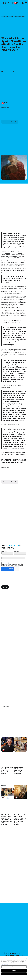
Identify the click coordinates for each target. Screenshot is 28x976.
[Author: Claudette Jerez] (3, 797)
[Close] (26, 958)
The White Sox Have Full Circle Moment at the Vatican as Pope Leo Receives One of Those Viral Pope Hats (6, 819)
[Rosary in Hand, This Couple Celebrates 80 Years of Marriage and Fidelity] (20, 744)
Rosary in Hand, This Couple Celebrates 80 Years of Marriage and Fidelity (19, 770)
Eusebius (7, 253)
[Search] (23, 3)
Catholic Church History (19, 16)
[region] (14, 966)
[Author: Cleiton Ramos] (16, 750)
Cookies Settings (14, 966)
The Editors (6, 102)
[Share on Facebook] (3, 122)
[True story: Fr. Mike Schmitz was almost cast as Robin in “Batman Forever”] (7, 744)
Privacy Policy (20, 565)
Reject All (14, 970)
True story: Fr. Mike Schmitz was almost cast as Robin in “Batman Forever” (7, 770)
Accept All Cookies (14, 973)
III (15, 258)
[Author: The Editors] (2, 103)
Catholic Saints (9, 16)
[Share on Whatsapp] (8, 122)
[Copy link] (16, 122)
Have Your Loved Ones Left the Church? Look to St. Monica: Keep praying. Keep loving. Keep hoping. (20, 819)
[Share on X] (12, 122)
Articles (3, 16)
